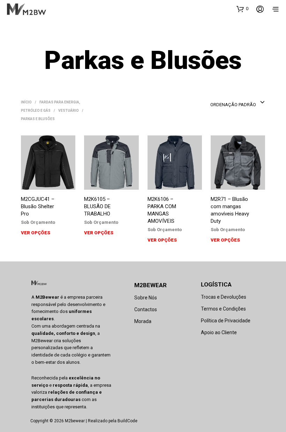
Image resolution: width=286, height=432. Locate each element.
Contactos (145, 309)
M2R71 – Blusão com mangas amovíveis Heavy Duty (230, 210)
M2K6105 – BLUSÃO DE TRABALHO (97, 206)
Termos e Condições (223, 309)
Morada (142, 321)
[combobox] (237, 103)
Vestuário (68, 110)
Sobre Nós (145, 297)
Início (26, 102)
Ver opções (35, 232)
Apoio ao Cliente (219, 332)
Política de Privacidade (225, 320)
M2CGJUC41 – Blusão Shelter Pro (37, 206)
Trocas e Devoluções (223, 297)
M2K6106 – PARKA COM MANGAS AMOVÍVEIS (162, 210)
